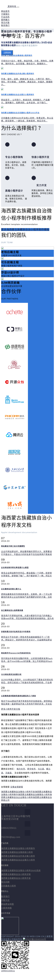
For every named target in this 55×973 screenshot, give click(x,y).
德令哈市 (31, 769)
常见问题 (5, 882)
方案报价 (5, 14)
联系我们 (5, 25)
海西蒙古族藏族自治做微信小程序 (34, 794)
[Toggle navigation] (18, 7)
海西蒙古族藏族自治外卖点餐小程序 (18, 856)
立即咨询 (7, 53)
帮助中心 (4, 891)
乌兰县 (41, 769)
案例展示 (5, 20)
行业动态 (5, 17)
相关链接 (4, 865)
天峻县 (8, 773)
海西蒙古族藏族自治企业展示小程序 (18, 860)
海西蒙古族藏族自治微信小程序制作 (18, 848)
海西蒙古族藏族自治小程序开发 (16, 878)
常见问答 (5, 22)
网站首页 (5, 11)
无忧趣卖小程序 (8, 886)
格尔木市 (21, 769)
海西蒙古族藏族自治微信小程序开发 (18, 792)
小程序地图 (6, 908)
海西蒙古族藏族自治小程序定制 (16, 874)
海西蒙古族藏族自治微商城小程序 (17, 852)
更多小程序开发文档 (10, 709)
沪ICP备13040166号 (36, 939)
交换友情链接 (16, 787)
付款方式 (5, 900)
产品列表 (4, 843)
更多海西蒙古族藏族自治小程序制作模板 (25, 229)
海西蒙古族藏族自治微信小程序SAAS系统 (21, 870)
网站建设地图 (7, 904)
